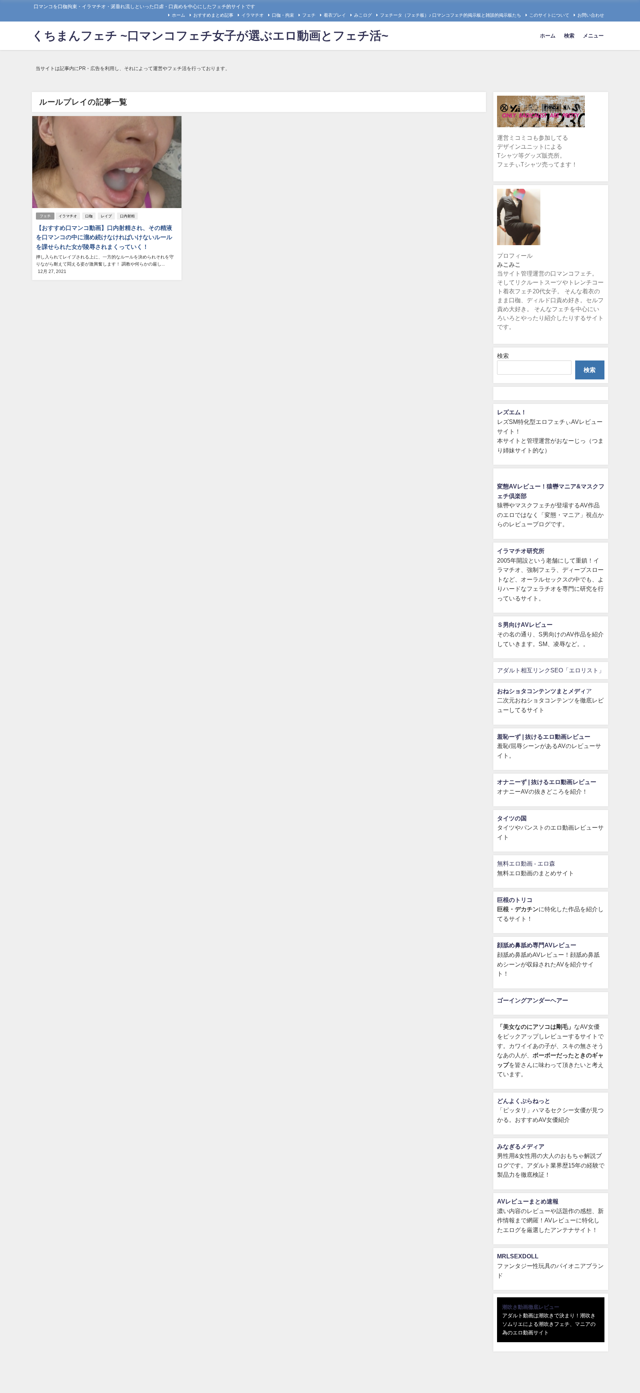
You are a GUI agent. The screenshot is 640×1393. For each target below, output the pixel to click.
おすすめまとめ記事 (213, 15)
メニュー (593, 35)
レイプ (106, 216)
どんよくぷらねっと (523, 1101)
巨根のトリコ (515, 900)
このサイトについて (549, 15)
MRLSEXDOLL (518, 1256)
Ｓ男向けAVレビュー (525, 625)
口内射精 (127, 216)
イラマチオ (252, 15)
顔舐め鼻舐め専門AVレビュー (536, 945)
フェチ (309, 15)
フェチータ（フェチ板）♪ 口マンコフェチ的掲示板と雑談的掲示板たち (450, 15)
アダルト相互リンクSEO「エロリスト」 (550, 670)
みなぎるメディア (520, 1146)
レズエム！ (512, 412)
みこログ (363, 15)
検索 (569, 35)
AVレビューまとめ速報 (528, 1201)
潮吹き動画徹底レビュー (530, 1307)
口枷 (89, 216)
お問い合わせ (590, 15)
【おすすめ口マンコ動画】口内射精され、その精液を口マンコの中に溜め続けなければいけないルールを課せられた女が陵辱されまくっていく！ (104, 237)
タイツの (509, 818)
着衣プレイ (335, 15)
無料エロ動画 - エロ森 (526, 863)
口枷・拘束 (283, 15)
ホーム (178, 15)
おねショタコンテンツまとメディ (541, 691)
